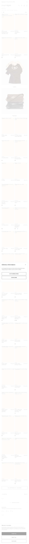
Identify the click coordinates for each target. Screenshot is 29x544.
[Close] (25, 265)
